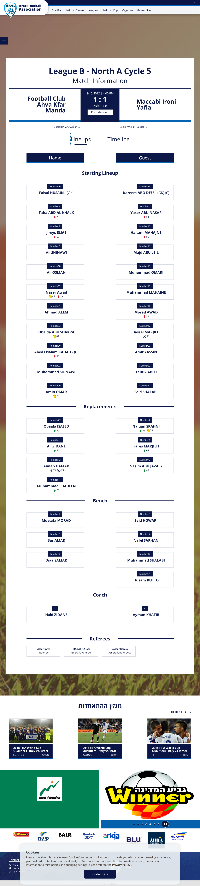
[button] (165, 824)
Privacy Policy (121, 865)
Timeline (118, 139)
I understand (100, 874)
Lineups (81, 139)
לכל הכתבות (179, 711)
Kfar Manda (99, 112)
